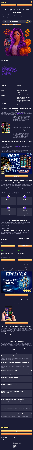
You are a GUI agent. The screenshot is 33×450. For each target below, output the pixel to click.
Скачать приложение (8, 246)
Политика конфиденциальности (16, 443)
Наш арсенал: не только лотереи (7, 66)
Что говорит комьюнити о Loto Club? (7, 72)
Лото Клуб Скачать (4, 437)
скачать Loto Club (20, 113)
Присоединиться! (16, 176)
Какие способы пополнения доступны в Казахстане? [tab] (15, 362)
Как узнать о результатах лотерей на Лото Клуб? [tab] (13, 406)
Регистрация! (6, 24)
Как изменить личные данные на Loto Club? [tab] (12, 377)
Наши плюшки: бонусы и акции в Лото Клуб (8, 69)
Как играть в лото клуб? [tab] (7, 355)
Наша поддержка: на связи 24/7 (7, 74)
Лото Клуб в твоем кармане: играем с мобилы (9, 71)
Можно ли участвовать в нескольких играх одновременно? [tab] (12, 392)
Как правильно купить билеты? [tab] (9, 384)
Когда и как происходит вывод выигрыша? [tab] (12, 399)
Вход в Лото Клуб (19, 146)
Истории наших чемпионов (6, 73)
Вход (8, 4)
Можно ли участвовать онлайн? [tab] (9, 370)
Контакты (14, 439)
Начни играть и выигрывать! (24, 260)
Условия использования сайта (15, 446)
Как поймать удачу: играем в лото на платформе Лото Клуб (11, 65)
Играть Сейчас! (16, 24)
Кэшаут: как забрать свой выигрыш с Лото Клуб (9, 68)
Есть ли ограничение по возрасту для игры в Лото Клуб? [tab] (14, 413)
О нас (14, 437)
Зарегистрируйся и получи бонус (25, 246)
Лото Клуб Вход (3, 439)
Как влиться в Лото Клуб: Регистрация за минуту (9, 64)
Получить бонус (8, 260)
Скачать (25, 4)
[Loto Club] (3, 2)
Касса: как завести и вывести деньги (7, 67)
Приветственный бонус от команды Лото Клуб (9, 70)
